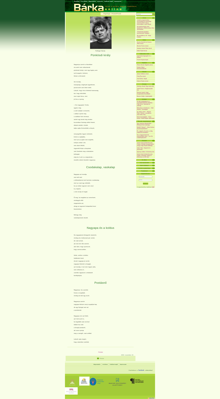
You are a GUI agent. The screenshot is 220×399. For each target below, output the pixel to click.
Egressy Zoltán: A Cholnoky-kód (145, 151)
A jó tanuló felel (144, 162)
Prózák (144, 84)
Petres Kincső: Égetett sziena (145, 64)
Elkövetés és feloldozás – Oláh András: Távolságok (145, 108)
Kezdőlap (76, 1)
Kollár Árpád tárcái (142, 50)
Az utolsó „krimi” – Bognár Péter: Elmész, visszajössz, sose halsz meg (144, 113)
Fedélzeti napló (108, 1)
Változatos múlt (144, 53)
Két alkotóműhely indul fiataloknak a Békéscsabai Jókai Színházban (145, 28)
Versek (144, 71)
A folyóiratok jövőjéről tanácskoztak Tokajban (143, 32)
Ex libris (144, 160)
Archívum (100, 1)
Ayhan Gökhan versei (143, 73)
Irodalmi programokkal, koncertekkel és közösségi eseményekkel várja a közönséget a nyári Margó (144, 22)
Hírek (144, 18)
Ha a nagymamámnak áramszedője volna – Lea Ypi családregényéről (145, 136)
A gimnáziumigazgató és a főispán (144, 56)
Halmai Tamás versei (142, 81)
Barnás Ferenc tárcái (142, 46)
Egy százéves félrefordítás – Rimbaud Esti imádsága (144, 124)
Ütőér (144, 40)
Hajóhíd (144, 62)
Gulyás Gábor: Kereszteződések (141, 68)
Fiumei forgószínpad (142, 59)
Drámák (144, 140)
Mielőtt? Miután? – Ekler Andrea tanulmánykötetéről (145, 128)
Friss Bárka (84, 1)
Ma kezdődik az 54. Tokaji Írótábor (144, 36)
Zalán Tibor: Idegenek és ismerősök (143, 148)
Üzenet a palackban (144, 168)
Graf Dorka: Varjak (142, 78)
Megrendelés (92, 1)
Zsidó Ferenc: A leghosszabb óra (145, 89)
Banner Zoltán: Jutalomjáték (144, 96)
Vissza (102, 358)
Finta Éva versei (141, 76)
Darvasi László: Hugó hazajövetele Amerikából (143, 93)
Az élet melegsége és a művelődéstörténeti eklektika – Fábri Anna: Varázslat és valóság (145, 103)
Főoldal (100, 352)
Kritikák (144, 99)
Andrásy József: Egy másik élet (145, 86)
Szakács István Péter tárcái (144, 48)
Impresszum (117, 1)
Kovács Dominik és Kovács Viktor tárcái (144, 42)
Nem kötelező (144, 165)
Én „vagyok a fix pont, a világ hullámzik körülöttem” (145, 131)
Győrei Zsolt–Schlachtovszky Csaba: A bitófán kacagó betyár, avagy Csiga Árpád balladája (145, 144)
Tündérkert (144, 171)
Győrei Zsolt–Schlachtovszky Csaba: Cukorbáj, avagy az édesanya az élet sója (145, 155)
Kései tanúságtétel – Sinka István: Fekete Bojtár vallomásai (145, 117)
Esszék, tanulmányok (144, 121)
